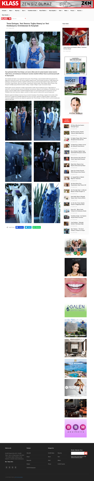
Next (88, 36)
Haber (10, 10)
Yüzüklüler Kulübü (32, 10)
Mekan (65, 10)
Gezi (59, 456)
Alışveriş (79, 10)
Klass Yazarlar (5, 15)
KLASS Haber (51, 453)
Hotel (60, 10)
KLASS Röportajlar (66, 120)
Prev (63, 36)
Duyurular (29, 460)
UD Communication (19, 477)
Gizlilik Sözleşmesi (31, 467)
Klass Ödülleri (42, 10)
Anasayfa (4, 10)
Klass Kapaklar (52, 10)
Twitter (29, 227)
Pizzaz (49, 464)
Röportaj (17, 10)
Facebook (21, 227)
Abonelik (29, 453)
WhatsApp (38, 227)
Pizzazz (72, 10)
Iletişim (28, 464)
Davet (23, 10)
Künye (28, 456)
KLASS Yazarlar (61, 464)
